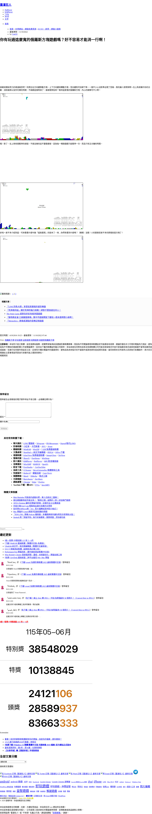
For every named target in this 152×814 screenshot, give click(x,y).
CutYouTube (40, 467)
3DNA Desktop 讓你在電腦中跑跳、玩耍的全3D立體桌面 (36, 503)
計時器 (60, 791)
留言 (2, 417)
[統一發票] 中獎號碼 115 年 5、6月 (19, 540)
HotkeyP (27, 473)
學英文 (80, 787)
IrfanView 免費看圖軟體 (33, 455)
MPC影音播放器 (51, 461)
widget (121, 782)
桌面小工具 (131, 787)
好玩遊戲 (18, 340)
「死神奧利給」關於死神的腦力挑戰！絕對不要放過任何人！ (34, 310)
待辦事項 (92, 787)
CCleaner (27, 470)
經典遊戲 (35, 340)
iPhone (98, 781)
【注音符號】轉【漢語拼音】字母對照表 (22, 751)
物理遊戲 (2, 791)
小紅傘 (26, 446)
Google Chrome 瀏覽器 (61, 782)
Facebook (36, 782)
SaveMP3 (46, 485)
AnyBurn (39, 479)
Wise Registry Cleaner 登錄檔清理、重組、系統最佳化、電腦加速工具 (33, 555)
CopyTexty (47, 473)
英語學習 (42, 791)
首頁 (7, 24)
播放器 (113, 787)
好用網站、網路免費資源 (25, 29)
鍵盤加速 (37, 473)
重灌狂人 (5, 4)
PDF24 (50, 452)
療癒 (14, 791)
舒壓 (37, 791)
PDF (116, 782)
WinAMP (27, 464)
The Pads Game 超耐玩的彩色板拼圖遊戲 (24, 314)
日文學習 (119, 787)
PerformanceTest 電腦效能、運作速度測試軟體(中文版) (27, 552)
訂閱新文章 (38, 796)
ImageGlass (51, 455)
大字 (7, 19)
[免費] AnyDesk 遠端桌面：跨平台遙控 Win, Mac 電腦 (27, 558)
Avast (50, 446)
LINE (104, 782)
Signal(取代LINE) (68, 443)
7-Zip (7, 14)
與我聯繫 (56, 813)
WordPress (61, 796)
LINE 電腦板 (28, 443)
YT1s (37, 485)
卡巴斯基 (35, 446)
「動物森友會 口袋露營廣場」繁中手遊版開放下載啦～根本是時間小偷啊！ (40, 317)
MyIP (7, 16)
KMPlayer (9, 12)
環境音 (9, 791)
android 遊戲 (17, 781)
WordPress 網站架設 (6, 787)
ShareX (26, 458)
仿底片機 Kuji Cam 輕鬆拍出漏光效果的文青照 (32, 506)
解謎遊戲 (52, 791)
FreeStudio (28, 467)
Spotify (45, 464)
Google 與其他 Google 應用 (79, 782)
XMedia (33, 476)
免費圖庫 (17, 787)
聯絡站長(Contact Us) (16, 796)
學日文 (74, 787)
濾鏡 (137, 787)
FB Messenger (52, 443)
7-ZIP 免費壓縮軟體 (50, 449)
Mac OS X (110, 782)
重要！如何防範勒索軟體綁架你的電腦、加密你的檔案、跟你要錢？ (33, 739)
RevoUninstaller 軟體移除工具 (46, 470)
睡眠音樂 (32, 791)
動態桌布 (31, 787)
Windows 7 (128, 782)
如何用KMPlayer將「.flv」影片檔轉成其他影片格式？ (35, 509)
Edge (34, 482)
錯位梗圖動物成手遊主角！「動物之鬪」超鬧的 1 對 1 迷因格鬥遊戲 (41, 500)
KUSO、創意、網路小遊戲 (49, 29)
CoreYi (14, 34)
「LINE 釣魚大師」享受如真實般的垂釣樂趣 (26, 307)
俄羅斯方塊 (9, 340)
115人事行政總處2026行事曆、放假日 (20, 742)
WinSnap (45, 458)
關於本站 (3, 796)
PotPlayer (8, 10)
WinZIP (36, 449)
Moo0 (25, 476)
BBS (30, 782)
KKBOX (36, 464)
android (5, 781)
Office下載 (60, 452)
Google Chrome (45, 782)
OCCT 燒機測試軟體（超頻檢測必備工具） (23, 549)
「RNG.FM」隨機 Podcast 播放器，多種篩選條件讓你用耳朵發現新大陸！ (44, 514)
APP (26, 782)
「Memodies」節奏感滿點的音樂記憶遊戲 (25, 321)
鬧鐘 (68, 791)
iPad (90, 781)
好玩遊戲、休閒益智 (60, 786)
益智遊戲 (27, 340)
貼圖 (64, 791)
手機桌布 (99, 787)
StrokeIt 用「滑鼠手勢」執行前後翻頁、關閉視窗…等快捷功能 (39, 517)
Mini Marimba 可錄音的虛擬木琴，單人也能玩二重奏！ (36, 497)
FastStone (36, 458)
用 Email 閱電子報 (50, 796)
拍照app (106, 787)
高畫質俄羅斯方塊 (46, 340)
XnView (61, 455)
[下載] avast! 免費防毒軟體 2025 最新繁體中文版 (41, 562)
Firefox (41, 482)
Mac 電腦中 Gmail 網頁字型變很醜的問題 (30, 512)
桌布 (124, 787)
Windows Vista (136, 782)
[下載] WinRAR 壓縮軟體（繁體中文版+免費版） (25, 543)
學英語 (86, 787)
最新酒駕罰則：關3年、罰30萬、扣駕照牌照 (23, 748)
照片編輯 (145, 786)
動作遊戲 (25, 787)
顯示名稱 (4, 422)
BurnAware (28, 479)
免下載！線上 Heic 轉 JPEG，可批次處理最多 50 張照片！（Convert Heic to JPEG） (60, 598)
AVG (44, 446)
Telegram (40, 443)
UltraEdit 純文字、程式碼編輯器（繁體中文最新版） (26, 546)
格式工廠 (43, 476)
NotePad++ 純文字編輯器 (34, 452)
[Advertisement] (71, 61)
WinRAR (27, 449)
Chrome (26, 482)
